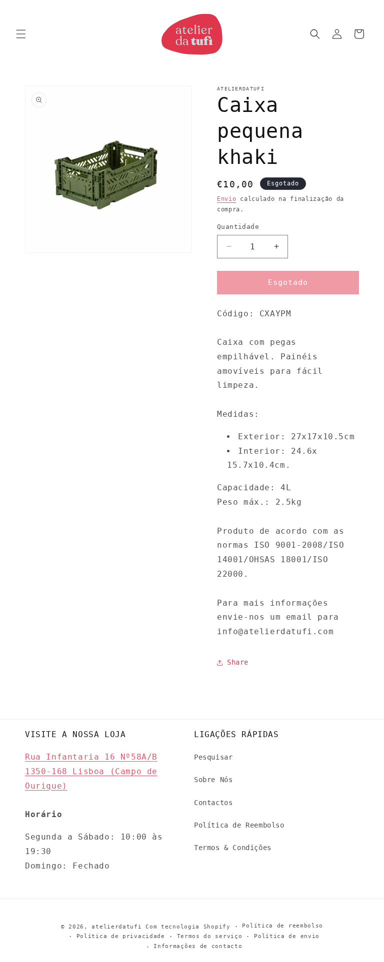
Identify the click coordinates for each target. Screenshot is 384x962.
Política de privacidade (120, 936)
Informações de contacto (198, 946)
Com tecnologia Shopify (188, 927)
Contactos (213, 803)
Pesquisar (213, 757)
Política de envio (287, 936)
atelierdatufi (117, 927)
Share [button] (237, 662)
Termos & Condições (233, 848)
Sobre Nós (213, 780)
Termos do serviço (209, 936)
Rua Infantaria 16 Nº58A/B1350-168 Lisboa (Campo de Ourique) (91, 771)
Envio (226, 198)
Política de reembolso (282, 926)
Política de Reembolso (239, 825)
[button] (21, 34)
